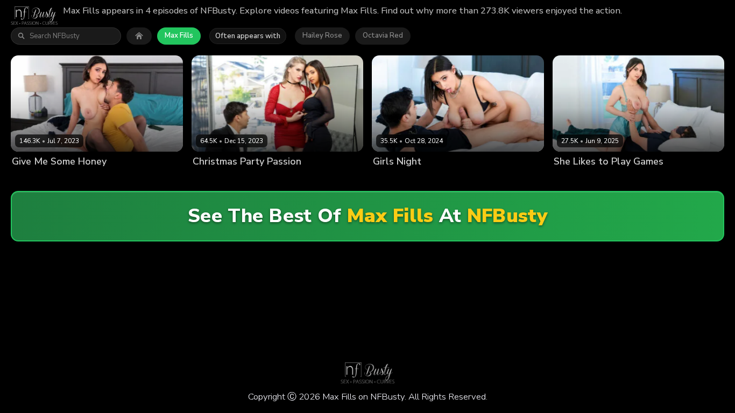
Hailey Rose (322, 35)
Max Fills (179, 35)
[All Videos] (139, 36)
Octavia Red (383, 35)
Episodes (111, 180)
